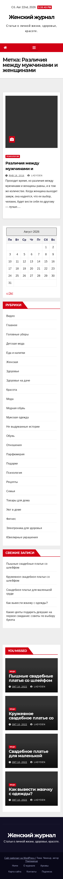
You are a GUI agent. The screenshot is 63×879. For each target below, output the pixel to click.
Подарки (12, 463)
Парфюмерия (15, 454)
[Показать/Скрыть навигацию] (34, 47)
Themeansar (31, 861)
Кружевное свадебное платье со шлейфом (31, 718)
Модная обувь (15, 408)
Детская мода (15, 343)
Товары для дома (18, 500)
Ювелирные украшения (22, 537)
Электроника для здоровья (24, 528)
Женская (12, 362)
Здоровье (12, 371)
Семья (10, 491)
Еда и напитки (15, 352)
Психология (12, 156)
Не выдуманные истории (23, 426)
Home (15, 865)
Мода (9, 398)
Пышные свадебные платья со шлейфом (31, 678)
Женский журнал (31, 17)
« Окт (9, 293)
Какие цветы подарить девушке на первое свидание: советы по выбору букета (30, 616)
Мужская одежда (17, 417)
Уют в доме (13, 509)
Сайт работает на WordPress (19, 858)
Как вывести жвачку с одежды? (27, 602)
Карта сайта (14, 871)
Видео (10, 315)
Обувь (10, 435)
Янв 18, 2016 (16, 175)
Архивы (44, 865)
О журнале (29, 865)
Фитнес (11, 518)
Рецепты (12, 481)
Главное (11, 325)
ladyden (36, 175)
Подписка (47, 871)
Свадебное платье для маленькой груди (28, 756)
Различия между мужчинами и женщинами (22, 169)
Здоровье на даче (18, 380)
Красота (11, 389)
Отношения (14, 445)
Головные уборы (17, 334)
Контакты (31, 871)
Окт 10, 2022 (19, 686)
